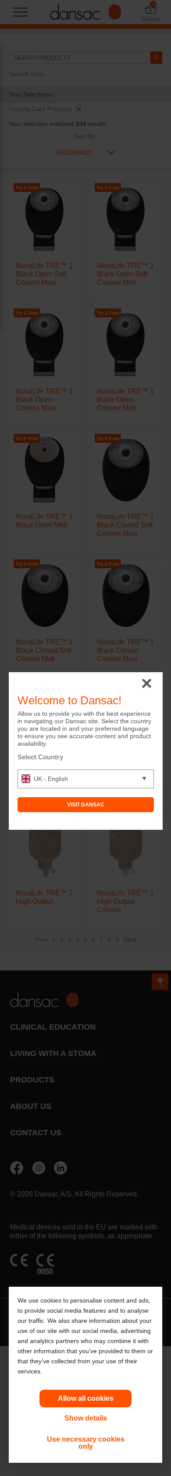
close (147, 684)
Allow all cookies (86, 1398)
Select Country (40, 757)
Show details (85, 1418)
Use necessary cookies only (86, 1443)
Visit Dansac (85, 805)
